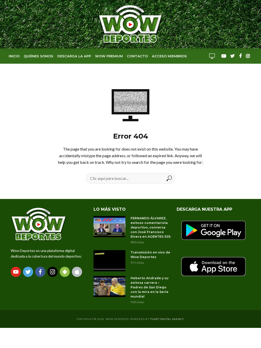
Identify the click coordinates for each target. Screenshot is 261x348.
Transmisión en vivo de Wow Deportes (150, 254)
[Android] (65, 272)
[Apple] (77, 272)
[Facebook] (40, 272)
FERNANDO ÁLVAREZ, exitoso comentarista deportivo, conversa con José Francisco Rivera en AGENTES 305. (150, 227)
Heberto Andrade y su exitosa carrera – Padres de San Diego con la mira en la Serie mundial (149, 287)
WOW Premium (109, 56)
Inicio (14, 56)
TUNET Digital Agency (167, 318)
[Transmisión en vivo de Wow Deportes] (110, 260)
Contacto (137, 56)
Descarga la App (74, 56)
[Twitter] (28, 272)
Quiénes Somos (38, 56)
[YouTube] (16, 272)
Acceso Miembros (169, 56)
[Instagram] (52, 272)
